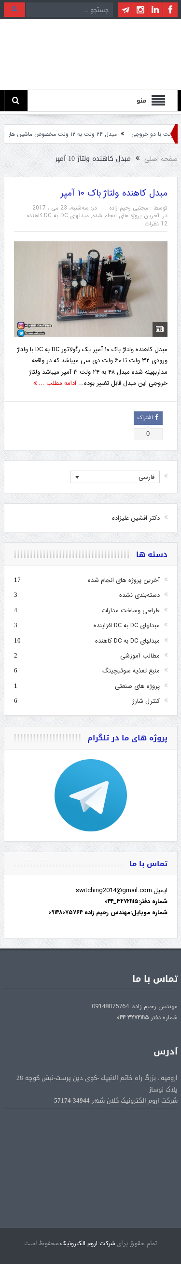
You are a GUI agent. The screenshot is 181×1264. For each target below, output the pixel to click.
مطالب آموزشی (140, 656)
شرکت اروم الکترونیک (87, 1243)
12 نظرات (155, 223)
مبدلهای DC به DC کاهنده (58, 215)
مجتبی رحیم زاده (128, 207)
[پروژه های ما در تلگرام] (90, 795)
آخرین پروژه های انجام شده (125, 215)
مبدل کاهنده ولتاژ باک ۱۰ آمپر (113, 193)
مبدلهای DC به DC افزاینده (127, 625)
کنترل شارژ (146, 701)
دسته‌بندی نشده (139, 595)
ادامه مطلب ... (56, 383)
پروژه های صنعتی (137, 686)
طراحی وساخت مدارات (130, 611)
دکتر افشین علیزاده (136, 518)
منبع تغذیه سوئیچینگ (131, 671)
